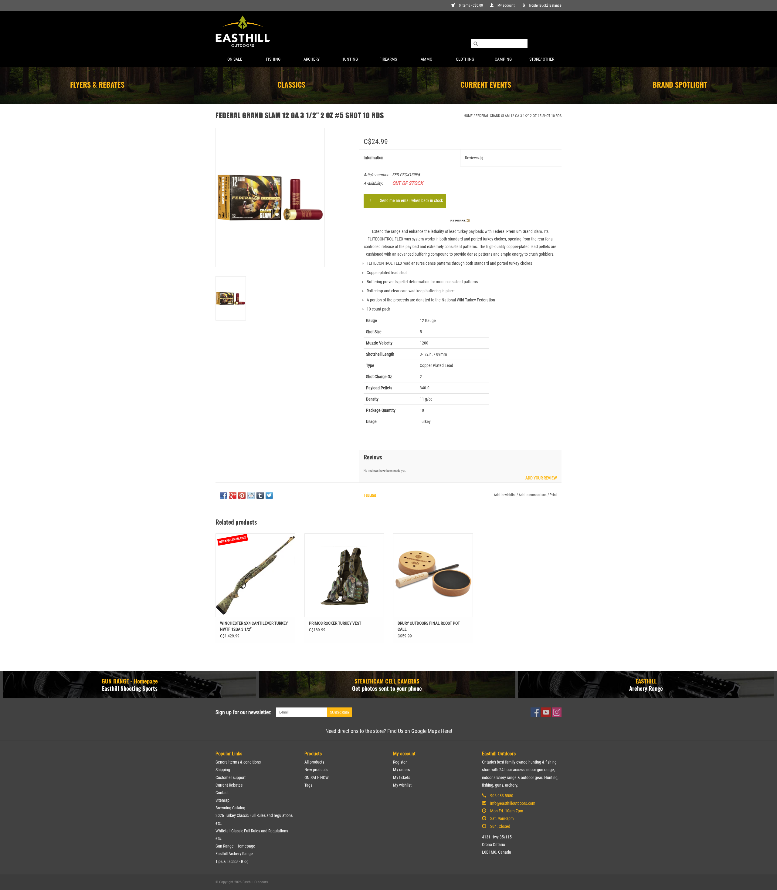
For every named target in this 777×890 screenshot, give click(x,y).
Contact (222, 792)
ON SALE (234, 59)
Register (400, 762)
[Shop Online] (388, 31)
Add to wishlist (505, 495)
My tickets (401, 777)
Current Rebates (229, 785)
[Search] (475, 44)
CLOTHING (465, 59)
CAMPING (503, 59)
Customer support (230, 777)
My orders (401, 769)
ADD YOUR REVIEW (541, 478)
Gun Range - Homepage (235, 846)
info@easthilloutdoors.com (512, 803)
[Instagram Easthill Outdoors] (557, 712)
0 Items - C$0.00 (471, 5)
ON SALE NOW (316, 777)
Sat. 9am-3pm (502, 818)
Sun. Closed (500, 826)
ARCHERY (312, 59)
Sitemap (222, 800)
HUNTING (349, 59)
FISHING (273, 59)
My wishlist (402, 785)
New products (315, 769)
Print (553, 495)
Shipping (222, 769)
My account (506, 5)
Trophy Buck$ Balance (545, 5)
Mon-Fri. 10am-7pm (506, 810)
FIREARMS (388, 59)
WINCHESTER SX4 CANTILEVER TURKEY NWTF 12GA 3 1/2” (254, 626)
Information (373, 157)
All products (314, 762)
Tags (308, 785)
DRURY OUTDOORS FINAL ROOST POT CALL (429, 626)
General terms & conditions (238, 762)
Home (468, 116)
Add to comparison (533, 495)
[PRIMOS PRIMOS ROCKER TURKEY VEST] (344, 575)
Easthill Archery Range (234, 853)
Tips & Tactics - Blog (232, 861)
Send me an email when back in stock (411, 200)
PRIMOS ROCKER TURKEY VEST (335, 623)
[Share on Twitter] (269, 495)
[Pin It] (242, 495)
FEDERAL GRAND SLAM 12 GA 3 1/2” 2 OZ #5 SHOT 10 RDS (519, 116)
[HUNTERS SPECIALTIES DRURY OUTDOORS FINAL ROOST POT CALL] (433, 575)
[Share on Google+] (232, 495)
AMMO (426, 59)
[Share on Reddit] (251, 495)
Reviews (474, 157)
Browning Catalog (230, 807)
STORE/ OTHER (541, 59)
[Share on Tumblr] (260, 495)
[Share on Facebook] (223, 495)
